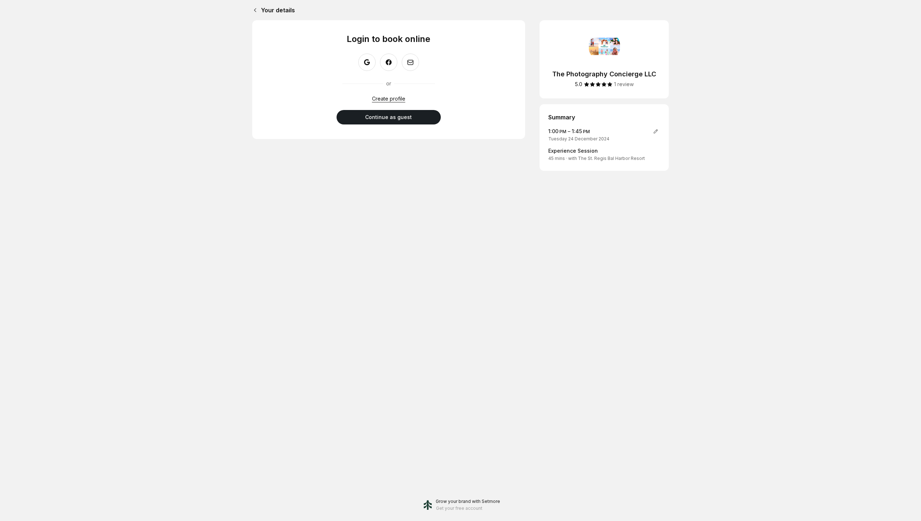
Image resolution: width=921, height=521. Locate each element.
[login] (410, 62)
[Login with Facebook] (388, 62)
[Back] (253, 10)
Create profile (388, 99)
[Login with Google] (367, 62)
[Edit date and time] (655, 131)
